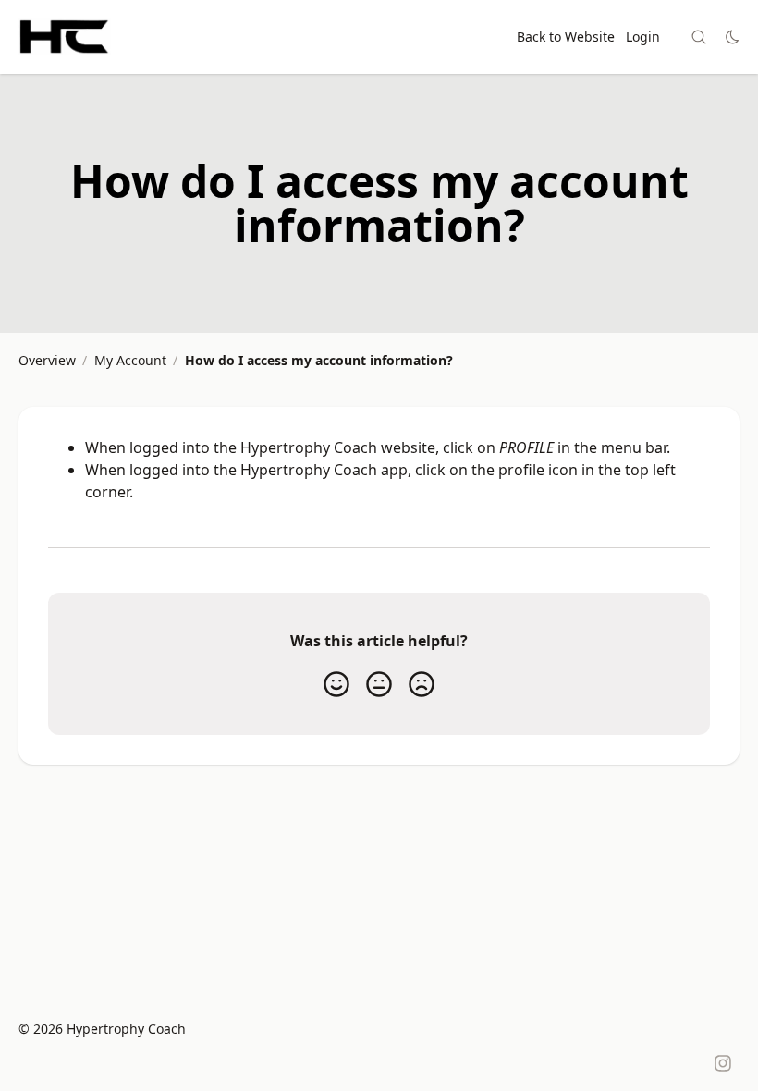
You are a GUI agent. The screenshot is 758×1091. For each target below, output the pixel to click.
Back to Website (566, 36)
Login (643, 36)
